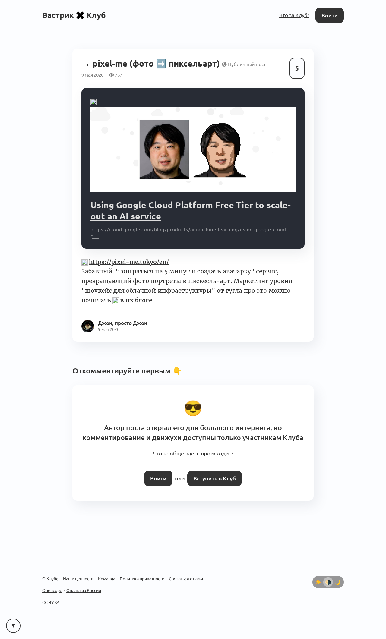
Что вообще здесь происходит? (193, 449)
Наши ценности (78, 573)
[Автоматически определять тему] (328, 576)
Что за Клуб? (296, 15)
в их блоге (136, 299)
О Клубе (50, 573)
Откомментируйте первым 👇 (127, 370)
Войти (330, 15)
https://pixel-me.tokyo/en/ (129, 261)
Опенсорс (52, 585)
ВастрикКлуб (74, 15)
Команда (106, 573)
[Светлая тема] (318, 576)
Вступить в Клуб (213, 473)
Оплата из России (83, 585)
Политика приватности (142, 573)
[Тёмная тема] (338, 576)
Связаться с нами (186, 573)
